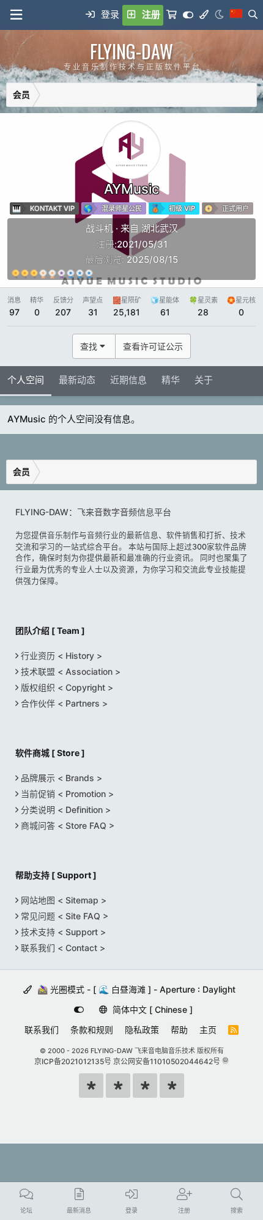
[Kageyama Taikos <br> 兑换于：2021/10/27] (70, 273)
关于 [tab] (203, 380)
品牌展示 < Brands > (60, 778)
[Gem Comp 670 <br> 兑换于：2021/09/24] (43, 273)
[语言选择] (236, 15)
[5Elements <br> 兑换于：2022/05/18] (61, 273)
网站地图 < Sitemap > (62, 900)
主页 (208, 1029)
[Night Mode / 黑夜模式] (219, 15)
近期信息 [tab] (128, 380)
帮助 (179, 1029)
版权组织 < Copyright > (65, 687)
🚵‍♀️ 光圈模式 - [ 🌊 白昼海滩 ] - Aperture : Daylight (135, 989)
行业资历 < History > (60, 655)
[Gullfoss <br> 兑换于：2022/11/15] (34, 273)
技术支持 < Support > (62, 932)
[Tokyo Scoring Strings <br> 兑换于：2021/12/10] (79, 273)
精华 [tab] (170, 380)
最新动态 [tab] (77, 380)
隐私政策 (142, 1029)
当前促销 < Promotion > (66, 793)
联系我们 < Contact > (61, 948)
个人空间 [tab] (25, 380)
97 (14, 312)
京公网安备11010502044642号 (166, 1061)
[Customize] (188, 15)
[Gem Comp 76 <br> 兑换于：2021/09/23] (52, 273)
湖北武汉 (159, 228)
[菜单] (15, 15)
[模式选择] (204, 15)
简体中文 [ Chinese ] (151, 1009)
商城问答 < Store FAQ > (66, 825)
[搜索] (253, 15)
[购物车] (171, 15)
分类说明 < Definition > (64, 809)
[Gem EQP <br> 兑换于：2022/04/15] (89, 273)
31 (93, 312)
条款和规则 (91, 1029)
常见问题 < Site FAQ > (63, 916)
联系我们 (41, 1029)
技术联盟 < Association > (69, 671)
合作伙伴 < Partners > (63, 703)
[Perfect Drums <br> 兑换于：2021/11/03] (24, 273)
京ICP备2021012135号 (72, 1061)
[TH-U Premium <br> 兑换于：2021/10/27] (15, 273)
